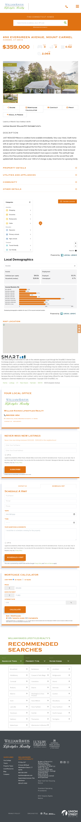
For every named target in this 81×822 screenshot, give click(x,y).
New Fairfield (35, 707)
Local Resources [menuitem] (8, 769)
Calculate (15, 610)
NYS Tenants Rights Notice (45, 797)
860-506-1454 (12, 415)
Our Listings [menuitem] (7, 760)
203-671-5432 (22, 783)
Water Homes (55, 661)
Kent (11, 701)
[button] (65, 23)
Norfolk (34, 713)
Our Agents (17, 421)
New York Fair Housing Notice (46, 782)
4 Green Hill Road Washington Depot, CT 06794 (25, 767)
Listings (11, 383)
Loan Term (8, 579)
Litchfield (55, 669)
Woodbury (56, 701)
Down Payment (10, 592)
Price (7, 585)
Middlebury (14, 675)
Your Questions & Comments (15, 527)
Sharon (33, 687)
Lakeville (13, 707)
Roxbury (13, 687)
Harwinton (35, 681)
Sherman (55, 687)
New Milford (35, 701)
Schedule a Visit (58, 486)
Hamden (33, 383)
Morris (54, 681)
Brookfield (13, 669)
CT (17, 383)
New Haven (24, 383)
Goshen (55, 694)
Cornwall (13, 681)
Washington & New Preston (37, 694)
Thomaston (35, 719)
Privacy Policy (18, 462)
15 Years (27, 579)
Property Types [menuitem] (8, 766)
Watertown (14, 725)
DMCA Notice (33, 813)
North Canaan (57, 713)
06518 (40, 383)
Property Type (32, 661)
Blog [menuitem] (4, 771)
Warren (12, 694)
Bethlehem (35, 669)
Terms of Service (48, 563)
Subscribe (15, 469)
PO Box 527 (22, 762)
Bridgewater (56, 675)
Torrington (55, 719)
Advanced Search (41, 27)
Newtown (13, 713)
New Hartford (57, 707)
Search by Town (9, 661)
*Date (7, 510)
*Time (6, 519)
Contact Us (8, 421)
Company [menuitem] (6, 774)
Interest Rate (10, 599)
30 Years (17, 579)
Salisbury (13, 719)
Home (5, 383)
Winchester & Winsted (39, 725)
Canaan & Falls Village (38, 675)
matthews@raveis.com (25, 775)
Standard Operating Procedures (45, 789)
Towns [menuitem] (5, 763)
